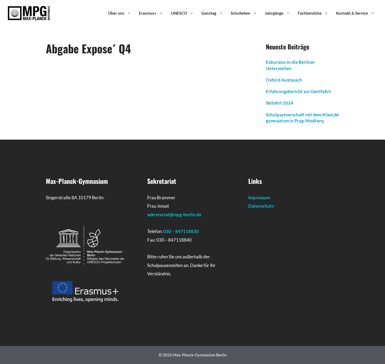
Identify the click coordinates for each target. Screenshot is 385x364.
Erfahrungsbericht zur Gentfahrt (298, 91)
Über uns (116, 13)
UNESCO (179, 13)
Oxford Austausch (284, 80)
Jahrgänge (274, 13)
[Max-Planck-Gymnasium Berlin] (29, 12)
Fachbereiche (310, 13)
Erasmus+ (148, 13)
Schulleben (240, 13)
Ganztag (208, 13)
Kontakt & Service (352, 13)
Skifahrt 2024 (279, 103)
